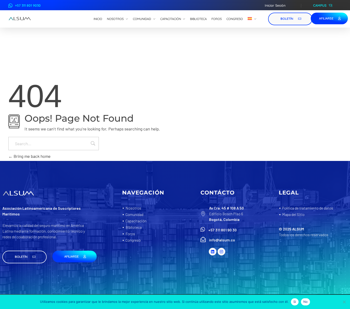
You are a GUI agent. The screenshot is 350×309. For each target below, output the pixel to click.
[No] (344, 301)
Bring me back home (31, 156)
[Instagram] (221, 251)
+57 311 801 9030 (28, 5)
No (305, 302)
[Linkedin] (212, 251)
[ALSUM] (19, 18)
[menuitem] (252, 19)
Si (294, 302)
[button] (24, 257)
